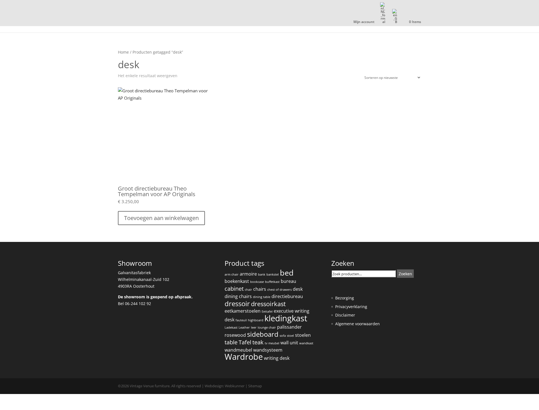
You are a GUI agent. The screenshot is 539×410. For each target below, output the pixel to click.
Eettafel (267, 311)
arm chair (232, 274)
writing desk (276, 358)
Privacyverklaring (351, 306)
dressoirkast (268, 304)
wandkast (306, 343)
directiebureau (287, 296)
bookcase (257, 282)
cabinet (234, 288)
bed (287, 272)
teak (258, 342)
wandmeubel (238, 350)
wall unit (289, 343)
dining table (261, 297)
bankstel (272, 274)
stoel (290, 336)
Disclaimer (345, 315)
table (231, 342)
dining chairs (238, 296)
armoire (248, 274)
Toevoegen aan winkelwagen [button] (161, 218)
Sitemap (255, 385)
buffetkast (272, 282)
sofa (283, 336)
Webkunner (235, 385)
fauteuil (241, 320)
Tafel (245, 342)
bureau (288, 281)
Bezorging (344, 298)
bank (261, 274)
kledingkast (285, 318)
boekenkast (237, 281)
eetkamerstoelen (243, 311)
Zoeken (405, 273)
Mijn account (363, 22)
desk (298, 289)
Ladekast (231, 327)
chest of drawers (279, 290)
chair (248, 290)
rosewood (235, 335)
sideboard (262, 334)
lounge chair (267, 327)
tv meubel (272, 343)
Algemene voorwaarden (357, 323)
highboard (255, 320)
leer (254, 327)
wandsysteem (267, 350)
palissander (289, 327)
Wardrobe (244, 356)
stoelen (303, 335)
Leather (244, 327)
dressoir (237, 303)
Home (123, 52)
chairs (259, 289)
